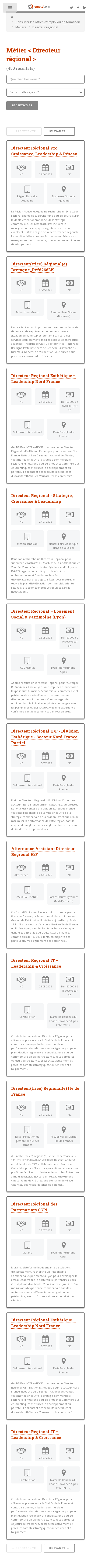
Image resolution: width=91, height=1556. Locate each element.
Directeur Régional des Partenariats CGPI (34, 1207)
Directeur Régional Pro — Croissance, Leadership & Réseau (44, 151)
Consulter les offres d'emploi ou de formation (47, 22)
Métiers (20, 27)
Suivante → (59, 131)
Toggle (10, 8)
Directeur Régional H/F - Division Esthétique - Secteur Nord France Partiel (45, 737)
